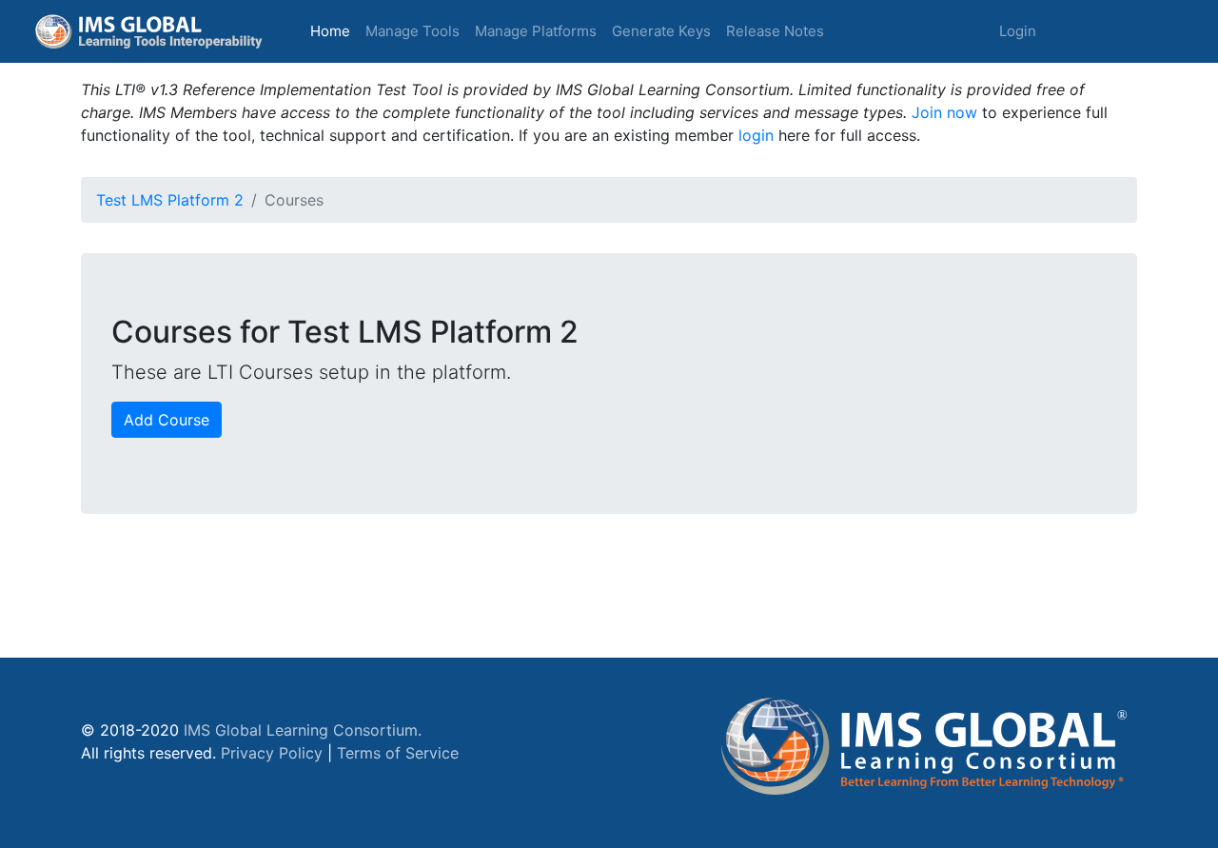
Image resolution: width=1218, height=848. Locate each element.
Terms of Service (398, 752)
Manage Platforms (536, 31)
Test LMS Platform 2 (170, 199)
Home (334, 30)
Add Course (166, 419)
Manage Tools (412, 31)
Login (1017, 31)
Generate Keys (661, 31)
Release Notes (775, 31)
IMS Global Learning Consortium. (303, 730)
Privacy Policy (272, 752)
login (756, 135)
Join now (944, 112)
